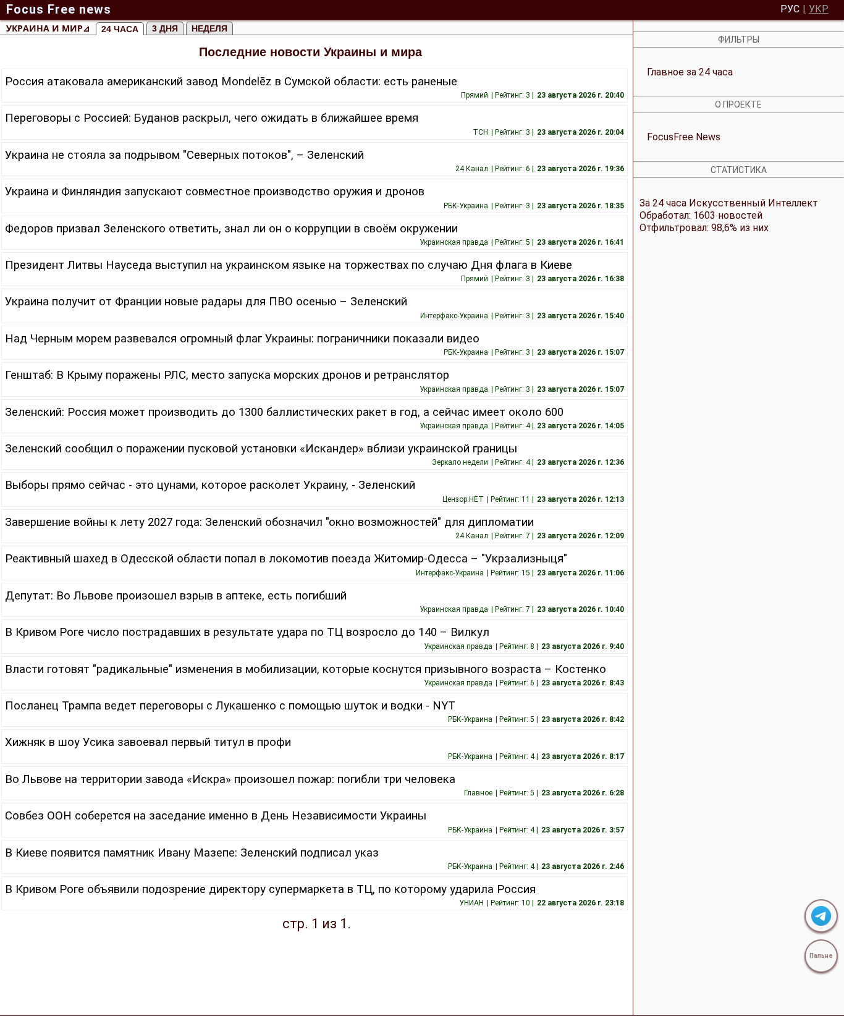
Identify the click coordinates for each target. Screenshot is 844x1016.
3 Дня (165, 28)
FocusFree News (683, 137)
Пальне (821, 955)
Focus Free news (58, 9)
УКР (819, 9)
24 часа (119, 29)
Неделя (209, 28)
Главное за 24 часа (690, 72)
